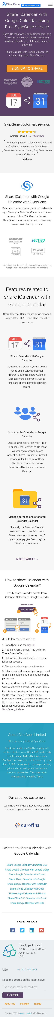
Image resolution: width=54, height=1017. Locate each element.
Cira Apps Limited (25, 1013)
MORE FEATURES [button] (26, 559)
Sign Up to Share (27, 68)
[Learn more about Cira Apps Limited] (9, 957)
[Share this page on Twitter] (22, 930)
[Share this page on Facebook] (12, 930)
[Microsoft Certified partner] (10, 81)
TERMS (37, 1004)
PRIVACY (24, 1004)
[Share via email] (41, 930)
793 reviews (38, 136)
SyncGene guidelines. (13, 709)
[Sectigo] (43, 81)
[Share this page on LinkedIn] (32, 930)
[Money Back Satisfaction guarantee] (27, 81)
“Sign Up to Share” (27, 55)
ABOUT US (10, 1004)
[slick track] (27, 825)
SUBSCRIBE (12, 995)
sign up (30, 645)
